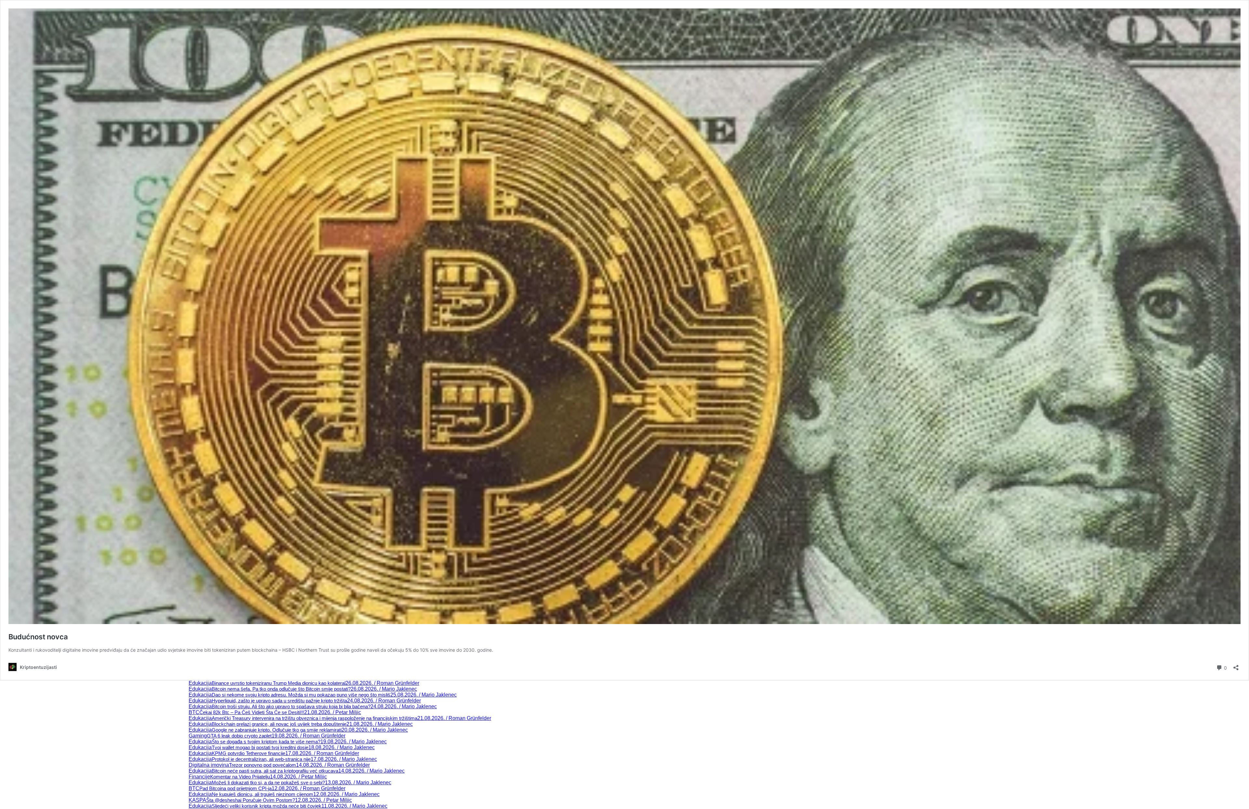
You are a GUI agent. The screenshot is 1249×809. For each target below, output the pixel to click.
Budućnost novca (38, 637)
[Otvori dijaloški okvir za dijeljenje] (1236, 665)
